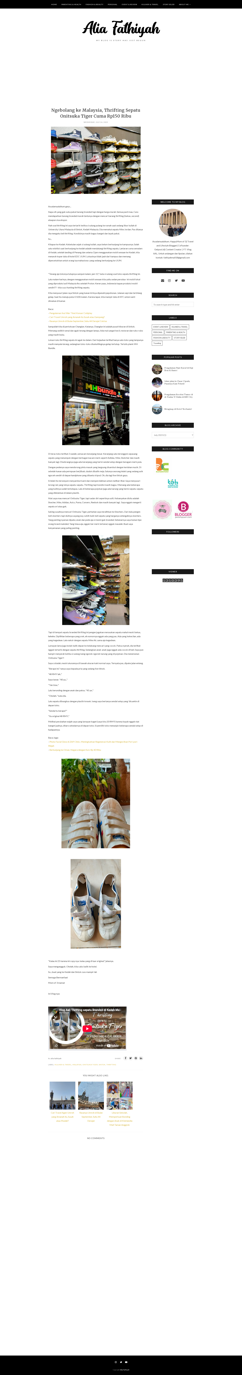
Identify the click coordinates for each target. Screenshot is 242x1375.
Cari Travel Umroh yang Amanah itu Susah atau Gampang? (77, 317)
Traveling (157, 343)
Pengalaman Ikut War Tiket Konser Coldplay (70, 313)
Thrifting (111, 1065)
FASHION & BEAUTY (161, 338)
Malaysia (77, 1065)
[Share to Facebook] (125, 1058)
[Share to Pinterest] (136, 1058)
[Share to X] (130, 1058)
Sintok (102, 1065)
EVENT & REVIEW (160, 327)
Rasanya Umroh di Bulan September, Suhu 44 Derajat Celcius (78, 321)
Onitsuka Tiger (90, 1065)
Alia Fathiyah (124, 1370)
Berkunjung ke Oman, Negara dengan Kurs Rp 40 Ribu (75, 749)
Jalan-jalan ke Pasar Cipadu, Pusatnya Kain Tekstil (177, 382)
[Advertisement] (95, 79)
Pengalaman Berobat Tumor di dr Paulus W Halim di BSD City (178, 395)
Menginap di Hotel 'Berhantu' (178, 409)
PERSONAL (157, 332)
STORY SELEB (179, 338)
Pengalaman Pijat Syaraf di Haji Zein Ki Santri (178, 369)
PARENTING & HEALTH (175, 332)
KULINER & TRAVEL (63, 1065)
